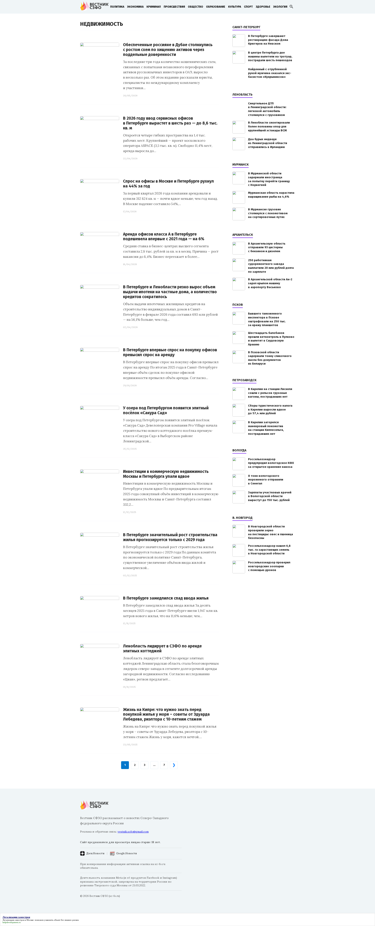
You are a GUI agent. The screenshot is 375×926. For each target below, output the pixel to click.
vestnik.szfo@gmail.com (133, 831)
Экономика (135, 6)
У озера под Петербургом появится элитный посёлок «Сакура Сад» (166, 410)
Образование (215, 6)
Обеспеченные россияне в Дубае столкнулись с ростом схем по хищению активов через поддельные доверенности (167, 49)
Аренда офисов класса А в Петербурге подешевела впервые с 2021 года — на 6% (163, 237)
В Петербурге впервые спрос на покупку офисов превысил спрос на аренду (170, 352)
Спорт (248, 6)
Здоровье (263, 6)
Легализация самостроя (13, 920)
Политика (117, 6)
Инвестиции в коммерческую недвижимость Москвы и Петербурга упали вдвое (166, 474)
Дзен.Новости (95, 853)
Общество (195, 6)
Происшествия (174, 6)
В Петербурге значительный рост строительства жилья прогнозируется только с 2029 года (170, 537)
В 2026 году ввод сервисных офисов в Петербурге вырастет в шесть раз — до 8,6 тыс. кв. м (170, 123)
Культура (234, 6)
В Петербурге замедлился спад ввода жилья (166, 598)
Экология (280, 6)
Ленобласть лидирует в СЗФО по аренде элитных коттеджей (162, 648)
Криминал (153, 6)
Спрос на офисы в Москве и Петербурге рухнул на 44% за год (168, 184)
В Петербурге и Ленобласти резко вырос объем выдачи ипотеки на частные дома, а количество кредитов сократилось (170, 292)
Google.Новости (126, 853)
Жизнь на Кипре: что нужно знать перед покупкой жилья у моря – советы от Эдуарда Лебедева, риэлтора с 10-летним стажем (166, 714)
